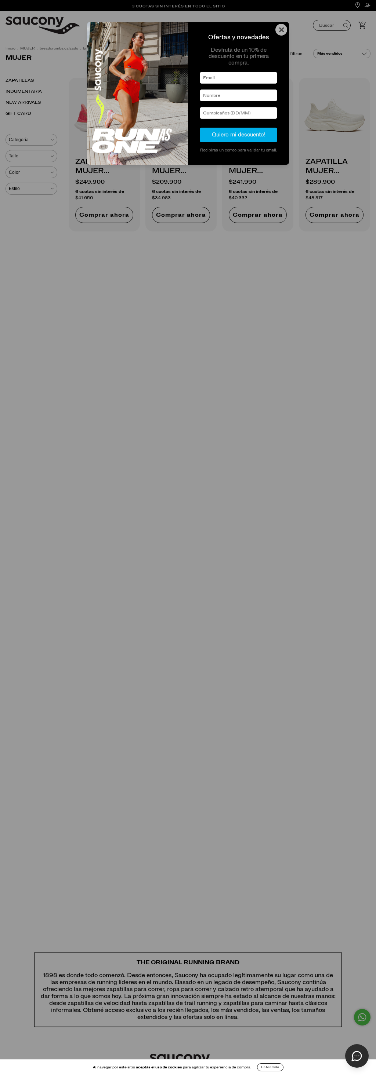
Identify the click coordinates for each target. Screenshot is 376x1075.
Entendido (270, 1067)
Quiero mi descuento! (238, 135)
